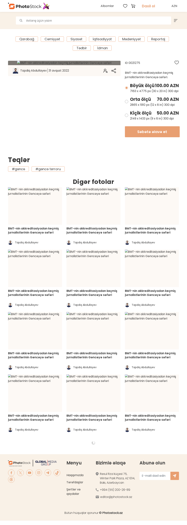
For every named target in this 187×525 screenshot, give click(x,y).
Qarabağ (26, 39)
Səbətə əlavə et (152, 131)
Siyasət (76, 39)
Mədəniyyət (131, 39)
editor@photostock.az (116, 497)
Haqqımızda (74, 475)
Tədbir (82, 48)
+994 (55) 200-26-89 (115, 490)
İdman (102, 48)
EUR (175, 22)
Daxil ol (148, 6)
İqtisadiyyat (102, 39)
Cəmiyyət (52, 39)
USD (175, 14)
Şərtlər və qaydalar (73, 491)
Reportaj (158, 39)
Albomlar (107, 6)
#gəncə (18, 169)
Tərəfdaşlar (74, 482)
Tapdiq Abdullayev (44, 70)
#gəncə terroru (48, 169)
